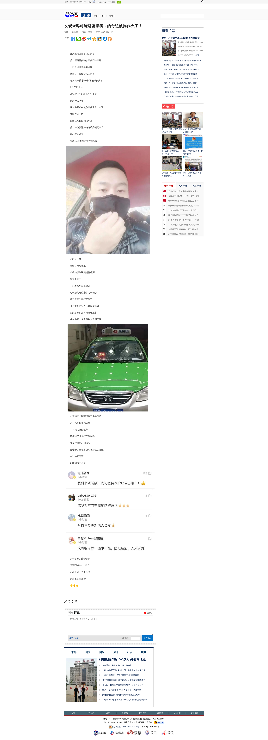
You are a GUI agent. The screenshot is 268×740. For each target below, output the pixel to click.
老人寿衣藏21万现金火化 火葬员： (183, 210)
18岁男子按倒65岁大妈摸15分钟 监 (183, 220)
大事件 (107, 713)
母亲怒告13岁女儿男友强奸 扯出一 (183, 191)
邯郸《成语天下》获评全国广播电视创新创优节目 (123, 670)
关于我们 (90, 713)
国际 (101, 652)
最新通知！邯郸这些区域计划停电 (117, 665)
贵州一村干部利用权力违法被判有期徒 (181, 38)
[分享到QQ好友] (99, 39)
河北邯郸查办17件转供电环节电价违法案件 (121, 695)
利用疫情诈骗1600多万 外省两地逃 (122, 659)
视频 (143, 652)
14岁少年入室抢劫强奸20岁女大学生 (184, 224)
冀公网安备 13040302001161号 (125, 727)
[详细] (198, 55)
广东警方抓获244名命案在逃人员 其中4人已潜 (181, 96)
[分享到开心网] (110, 39)
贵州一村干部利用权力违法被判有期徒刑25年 (180, 74)
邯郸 (73, 652)
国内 (111, 16)
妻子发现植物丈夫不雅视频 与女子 (183, 215)
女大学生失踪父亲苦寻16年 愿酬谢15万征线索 (181, 78)
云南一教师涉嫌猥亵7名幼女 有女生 (183, 205)
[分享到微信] (78, 39)
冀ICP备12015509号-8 (151, 727)
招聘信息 (142, 713)
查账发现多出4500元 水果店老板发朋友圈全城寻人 (182, 61)
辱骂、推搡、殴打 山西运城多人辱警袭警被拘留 (181, 70)
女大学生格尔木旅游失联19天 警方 (183, 201)
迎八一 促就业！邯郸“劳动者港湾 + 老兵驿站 (121, 690)
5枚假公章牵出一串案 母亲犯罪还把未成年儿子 (181, 92)
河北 (115, 652)
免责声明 (159, 713)
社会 (129, 652)
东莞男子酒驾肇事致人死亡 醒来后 (183, 229)
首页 (96, 16)
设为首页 (194, 713)
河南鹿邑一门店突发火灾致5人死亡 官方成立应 (181, 87)
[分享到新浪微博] (84, 39)
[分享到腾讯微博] (89, 39)
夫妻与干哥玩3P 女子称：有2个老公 (184, 196)
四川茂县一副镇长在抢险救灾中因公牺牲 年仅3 (181, 65)
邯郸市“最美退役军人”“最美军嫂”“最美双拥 (120, 675)
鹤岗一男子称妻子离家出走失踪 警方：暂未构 (181, 83)
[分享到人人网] (105, 39)
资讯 (103, 16)
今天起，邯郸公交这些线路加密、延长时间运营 (122, 685)
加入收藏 (177, 713)
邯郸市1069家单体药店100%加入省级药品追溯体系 (124, 700)
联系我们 (125, 713)
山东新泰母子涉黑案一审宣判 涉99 (183, 234)
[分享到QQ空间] (94, 39)
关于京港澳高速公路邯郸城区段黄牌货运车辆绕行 (123, 680)
